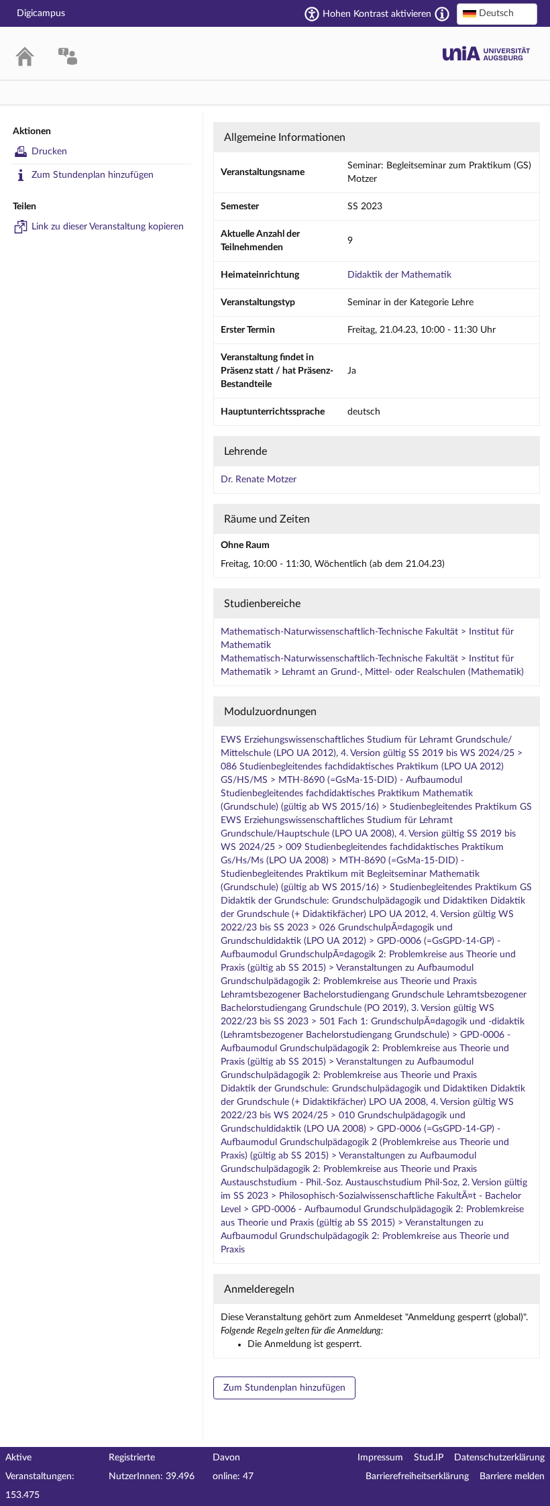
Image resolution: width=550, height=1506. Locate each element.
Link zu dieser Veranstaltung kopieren (108, 226)
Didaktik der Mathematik (399, 275)
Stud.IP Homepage (486, 53)
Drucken (49, 151)
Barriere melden (512, 1476)
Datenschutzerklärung (499, 1457)
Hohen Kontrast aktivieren (377, 14)
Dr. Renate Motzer (258, 479)
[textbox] (497, 13)
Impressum (380, 1457)
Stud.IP (428, 1457)
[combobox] (497, 14)
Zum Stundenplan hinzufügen (93, 175)
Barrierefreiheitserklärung (417, 1476)
